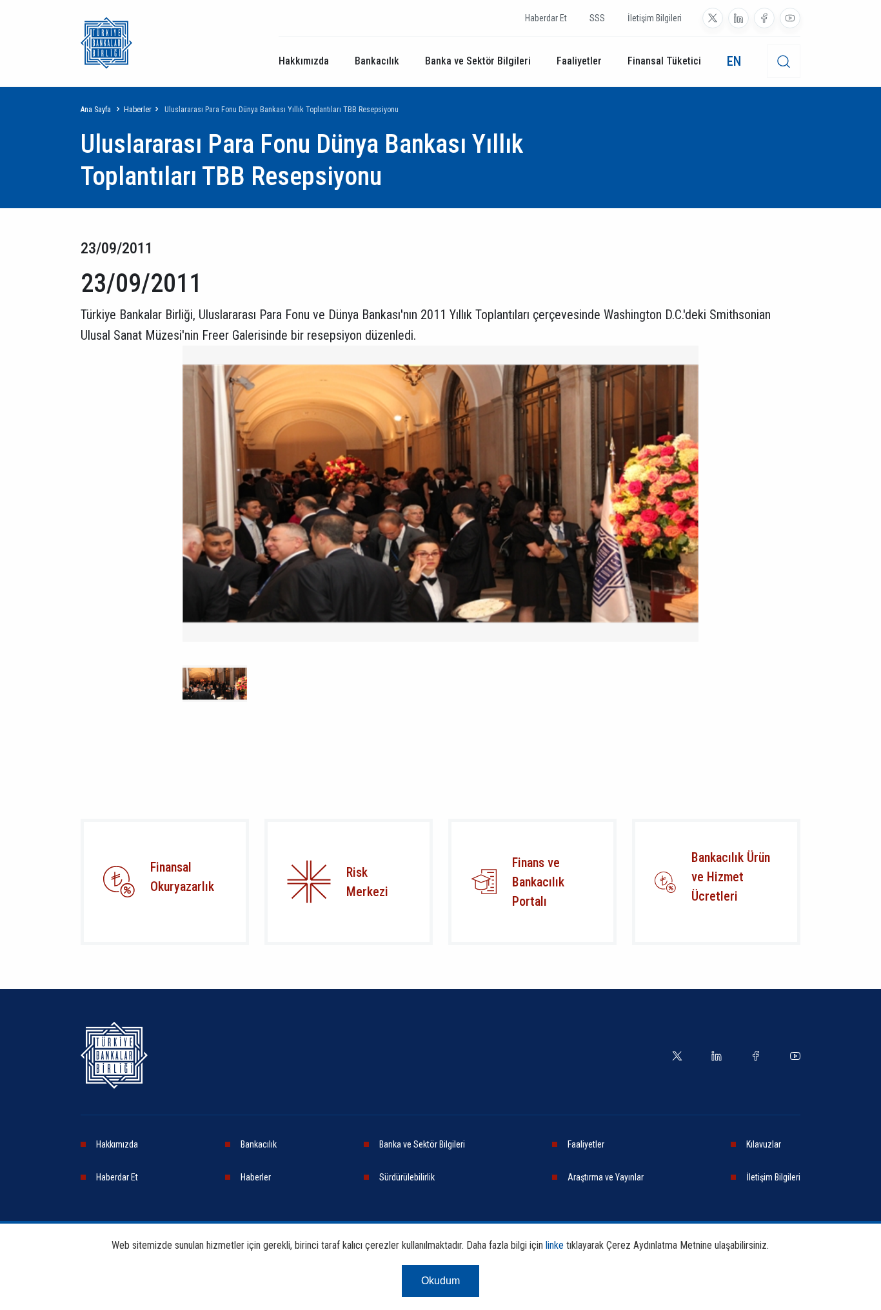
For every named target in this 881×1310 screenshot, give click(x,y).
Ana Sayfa (96, 109)
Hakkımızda (304, 61)
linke (555, 1245)
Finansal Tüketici (664, 61)
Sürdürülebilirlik (407, 1177)
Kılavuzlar (763, 1144)
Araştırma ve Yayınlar (606, 1177)
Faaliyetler (579, 61)
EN (734, 61)
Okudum (440, 1280)
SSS (597, 18)
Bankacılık (377, 61)
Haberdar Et (546, 18)
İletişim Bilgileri (655, 18)
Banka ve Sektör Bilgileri (478, 61)
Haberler (138, 109)
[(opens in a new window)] (712, 18)
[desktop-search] (783, 61)
